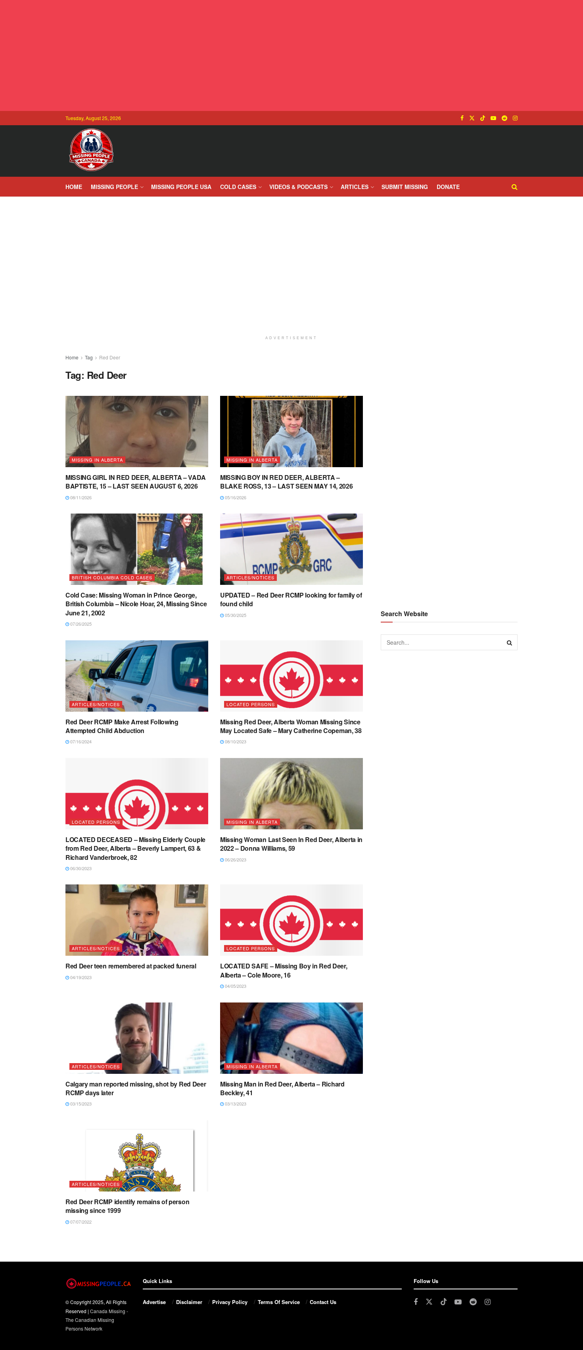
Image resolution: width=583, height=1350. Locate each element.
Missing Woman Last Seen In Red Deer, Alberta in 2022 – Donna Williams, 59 (291, 844)
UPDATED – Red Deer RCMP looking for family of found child (291, 599)
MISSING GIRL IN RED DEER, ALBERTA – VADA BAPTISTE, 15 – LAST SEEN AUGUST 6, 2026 (135, 482)
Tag (89, 357)
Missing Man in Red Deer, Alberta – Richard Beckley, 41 (282, 1088)
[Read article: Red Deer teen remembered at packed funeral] (136, 920)
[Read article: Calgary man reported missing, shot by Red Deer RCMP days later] (136, 1038)
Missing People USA (181, 187)
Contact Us (323, 1302)
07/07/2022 (80, 1221)
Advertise (154, 1302)
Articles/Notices (250, 577)
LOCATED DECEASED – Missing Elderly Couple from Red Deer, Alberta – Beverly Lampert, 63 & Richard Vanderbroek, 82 (135, 848)
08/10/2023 (235, 741)
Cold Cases (238, 187)
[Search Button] (515, 187)
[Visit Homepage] (91, 151)
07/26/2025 (80, 624)
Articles (354, 187)
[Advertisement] (291, 55)
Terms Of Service (279, 1302)
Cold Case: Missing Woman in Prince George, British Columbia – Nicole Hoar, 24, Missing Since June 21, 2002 (136, 603)
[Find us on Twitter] (472, 118)
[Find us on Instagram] (515, 118)
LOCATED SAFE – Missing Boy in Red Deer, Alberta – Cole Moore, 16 (283, 970)
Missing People (114, 187)
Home (73, 187)
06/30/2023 (80, 868)
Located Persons (250, 704)
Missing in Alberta (97, 459)
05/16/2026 (235, 497)
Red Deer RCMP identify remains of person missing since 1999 (127, 1206)
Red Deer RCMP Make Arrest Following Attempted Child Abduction (121, 726)
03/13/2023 (235, 1103)
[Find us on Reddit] (504, 118)
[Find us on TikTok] (482, 118)
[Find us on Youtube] (493, 118)
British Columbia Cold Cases (112, 577)
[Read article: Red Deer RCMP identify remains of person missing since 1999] (136, 1156)
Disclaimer (189, 1302)
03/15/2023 (80, 1103)
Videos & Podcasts (298, 187)
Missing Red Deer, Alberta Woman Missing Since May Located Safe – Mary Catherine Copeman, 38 (291, 726)
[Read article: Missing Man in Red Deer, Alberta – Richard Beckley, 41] (291, 1038)
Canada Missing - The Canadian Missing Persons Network (96, 1320)
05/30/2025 (235, 615)
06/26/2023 (235, 859)
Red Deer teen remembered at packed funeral (130, 965)
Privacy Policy (229, 1302)
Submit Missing (405, 187)
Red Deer (109, 357)
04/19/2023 (80, 977)
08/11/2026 (80, 497)
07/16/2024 (80, 741)
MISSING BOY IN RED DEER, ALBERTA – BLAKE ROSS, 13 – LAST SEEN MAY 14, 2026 (286, 482)
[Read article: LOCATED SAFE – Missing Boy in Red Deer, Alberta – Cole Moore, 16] (291, 920)
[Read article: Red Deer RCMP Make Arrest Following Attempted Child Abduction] (136, 676)
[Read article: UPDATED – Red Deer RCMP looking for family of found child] (291, 549)
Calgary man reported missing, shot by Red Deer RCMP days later (135, 1088)
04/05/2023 (235, 986)
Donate (448, 187)
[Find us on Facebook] (462, 118)
